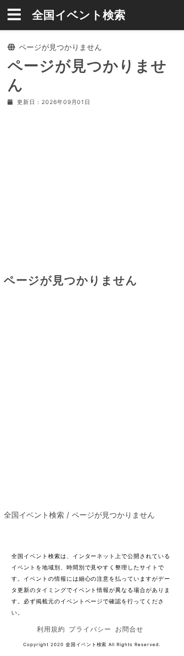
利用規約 (51, 629)
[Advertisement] (92, 188)
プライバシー (90, 629)
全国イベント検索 (79, 15)
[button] (20, 15)
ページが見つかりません (113, 515)
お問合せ (129, 629)
